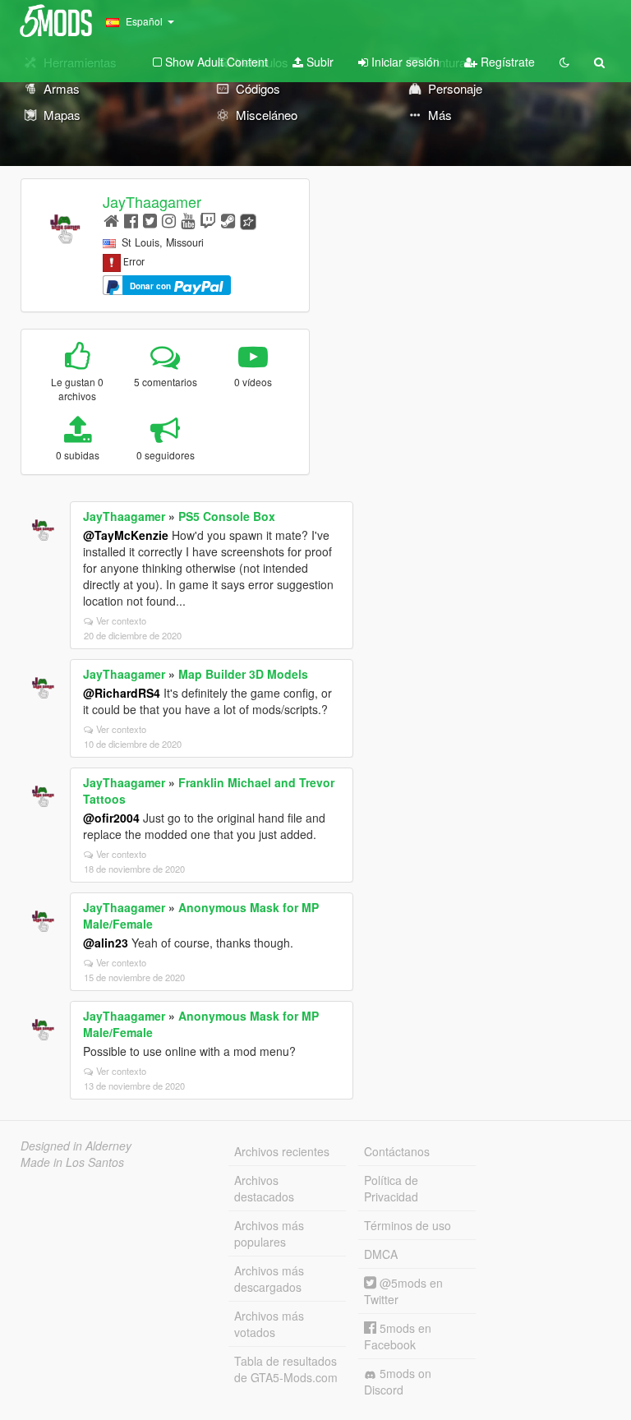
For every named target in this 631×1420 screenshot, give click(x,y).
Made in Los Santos (72, 1162)
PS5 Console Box (226, 516)
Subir (318, 61)
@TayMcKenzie (125, 535)
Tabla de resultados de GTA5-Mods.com (286, 1369)
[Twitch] (208, 220)
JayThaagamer (152, 201)
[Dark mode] (564, 61)
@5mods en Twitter (403, 1291)
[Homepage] (111, 220)
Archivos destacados (264, 1188)
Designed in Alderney (76, 1145)
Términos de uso (407, 1225)
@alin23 (105, 942)
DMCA (381, 1254)
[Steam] (228, 220)
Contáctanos (397, 1151)
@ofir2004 (111, 817)
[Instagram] (169, 220)
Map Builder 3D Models (243, 674)
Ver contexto (121, 620)
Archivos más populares (269, 1233)
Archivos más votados (269, 1323)
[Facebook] (131, 220)
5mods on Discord (397, 1381)
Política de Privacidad (391, 1188)
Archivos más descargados (269, 1278)
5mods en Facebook (397, 1336)
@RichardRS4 (121, 693)
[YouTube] (188, 220)
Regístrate (506, 61)
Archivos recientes (281, 1151)
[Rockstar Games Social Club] (248, 220)
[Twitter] (150, 220)
